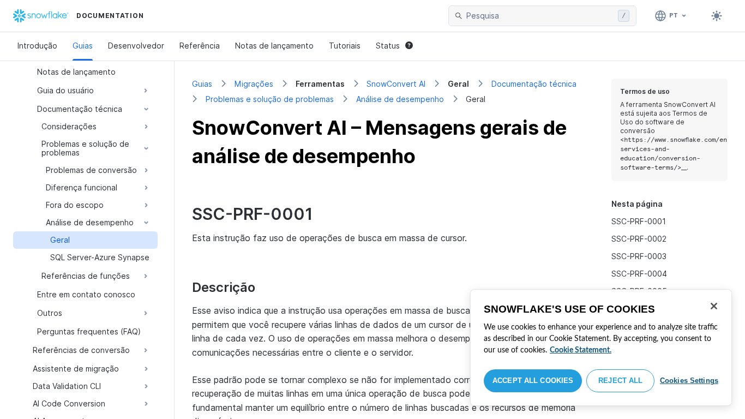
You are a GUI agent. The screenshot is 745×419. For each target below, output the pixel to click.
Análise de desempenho (400, 99)
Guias (83, 45)
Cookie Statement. (580, 350)
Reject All (620, 380)
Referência (199, 45)
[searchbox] (540, 16)
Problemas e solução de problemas (270, 99)
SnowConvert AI (396, 83)
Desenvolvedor (136, 45)
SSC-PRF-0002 (638, 238)
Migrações (254, 83)
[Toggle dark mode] (717, 16)
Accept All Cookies (532, 380)
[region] (601, 347)
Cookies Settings (689, 380)
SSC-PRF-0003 (638, 256)
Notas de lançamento (274, 45)
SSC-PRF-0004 (639, 273)
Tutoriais (345, 45)
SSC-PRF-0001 (638, 221)
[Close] (714, 306)
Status (388, 45)
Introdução (37, 45)
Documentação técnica (533, 83)
